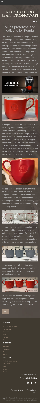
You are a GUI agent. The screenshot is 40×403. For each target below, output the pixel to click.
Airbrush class (7, 329)
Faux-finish (6, 332)
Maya (4, 366)
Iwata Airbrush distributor (10, 326)
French (5, 372)
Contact (33, 392)
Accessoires (6, 349)
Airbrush (5, 337)
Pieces (5, 354)
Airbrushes (6, 346)
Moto (4, 334)
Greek (5, 369)
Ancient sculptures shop (10, 361)
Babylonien (6, 364)
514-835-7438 (28, 378)
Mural (5, 340)
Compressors (7, 352)
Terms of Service (17, 390)
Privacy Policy (31, 390)
